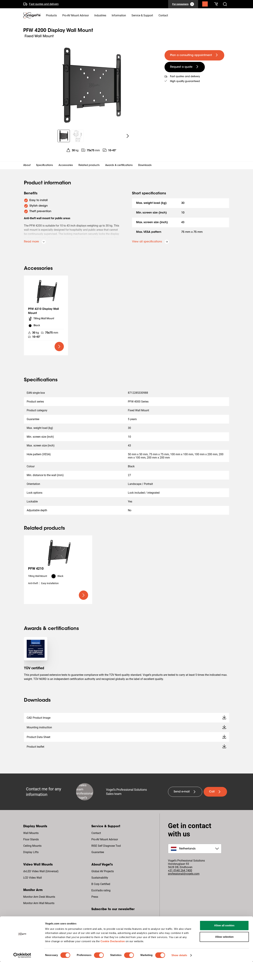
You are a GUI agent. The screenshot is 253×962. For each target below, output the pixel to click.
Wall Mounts (31, 833)
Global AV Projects (102, 871)
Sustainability (99, 877)
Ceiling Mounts (32, 845)
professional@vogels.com (183, 873)
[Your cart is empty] (216, 4)
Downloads (145, 165)
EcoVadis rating (100, 890)
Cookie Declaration (113, 941)
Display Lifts (31, 852)
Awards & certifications (119, 165)
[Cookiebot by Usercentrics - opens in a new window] (22, 955)
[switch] (99, 955)
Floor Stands (31, 839)
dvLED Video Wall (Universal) (41, 871)
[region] (91, 85)
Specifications (44, 165)
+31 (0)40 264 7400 (180, 870)
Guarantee (97, 852)
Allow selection (224, 936)
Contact (96, 833)
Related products (89, 165)
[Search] (205, 5)
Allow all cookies (224, 925)
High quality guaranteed (185, 81)
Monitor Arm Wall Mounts (38, 903)
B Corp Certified (100, 884)
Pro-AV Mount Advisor (104, 839)
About (27, 165)
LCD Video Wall (32, 877)
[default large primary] (59, 346)
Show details (179, 955)
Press (94, 896)
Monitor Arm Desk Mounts (39, 896)
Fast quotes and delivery (44, 3)
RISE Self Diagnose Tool (106, 845)
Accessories (66, 165)
